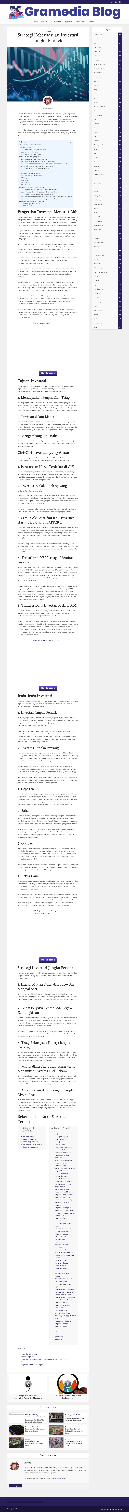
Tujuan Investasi (26, 147)
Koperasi (58, 1271)
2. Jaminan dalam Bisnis (31, 152)
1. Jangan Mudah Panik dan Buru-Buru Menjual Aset (40, 190)
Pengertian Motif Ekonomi (64, 1192)
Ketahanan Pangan (61, 1268)
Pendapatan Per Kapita (63, 1321)
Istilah (73, 1414)
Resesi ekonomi (26, 1362)
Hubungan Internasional (52, 1499)
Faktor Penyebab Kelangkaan (65, 1168)
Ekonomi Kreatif (60, 1166)
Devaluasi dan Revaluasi (63, 1160)
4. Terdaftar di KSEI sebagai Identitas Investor (38, 166)
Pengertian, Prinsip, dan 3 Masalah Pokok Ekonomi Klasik (73, 1443)
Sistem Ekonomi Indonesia (64, 1289)
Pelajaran (57, 22)
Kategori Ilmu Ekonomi (33, 204)
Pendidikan (80, 22)
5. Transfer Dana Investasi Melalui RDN (36, 168)
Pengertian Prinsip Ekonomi (65, 1195)
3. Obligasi (26, 182)
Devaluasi (58, 1158)
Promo (91, 22)
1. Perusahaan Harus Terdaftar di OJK (35, 159)
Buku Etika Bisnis (29, 1139)
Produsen (58, 1329)
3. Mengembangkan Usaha (32, 154)
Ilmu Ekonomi (60, 1247)
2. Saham (26, 180)
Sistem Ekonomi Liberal (63, 1295)
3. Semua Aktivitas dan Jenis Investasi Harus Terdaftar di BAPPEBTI (46, 164)
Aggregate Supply (61, 1137)
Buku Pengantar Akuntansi (32, 1144)
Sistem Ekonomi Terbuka (64, 1300)
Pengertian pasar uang (29, 1354)
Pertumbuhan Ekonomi (63, 1229)
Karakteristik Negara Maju (64, 1255)
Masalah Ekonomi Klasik (63, 1184)
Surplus (57, 1334)
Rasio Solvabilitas (61, 1310)
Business (28, 1414)
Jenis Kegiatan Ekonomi (63, 1313)
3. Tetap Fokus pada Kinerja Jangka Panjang (38, 194)
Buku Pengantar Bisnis (31, 1142)
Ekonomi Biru (60, 1216)
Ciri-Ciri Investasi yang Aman (30, 157)
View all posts (15, 1486)
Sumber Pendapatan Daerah (65, 1213)
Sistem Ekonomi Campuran (65, 1297)
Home (36, 22)
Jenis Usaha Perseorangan (64, 1179)
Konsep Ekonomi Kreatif (63, 1181)
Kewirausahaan (29, 1416)
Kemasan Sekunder (62, 1263)
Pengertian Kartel (61, 1326)
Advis (57, 1134)
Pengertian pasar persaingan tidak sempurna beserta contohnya (44, 1359)
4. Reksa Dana (28, 185)
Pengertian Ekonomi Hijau (64, 1200)
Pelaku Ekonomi (60, 1237)
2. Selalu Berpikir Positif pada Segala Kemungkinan (40, 192)
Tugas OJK (58, 1339)
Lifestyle (78, 1414)
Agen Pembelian (60, 1139)
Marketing (38, 1416)
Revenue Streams (61, 1281)
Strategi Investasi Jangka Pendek (32, 187)
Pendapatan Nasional (62, 1189)
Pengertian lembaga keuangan (32, 1365)
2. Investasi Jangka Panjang (32, 175)
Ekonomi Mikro (60, 1218)
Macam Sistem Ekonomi (63, 1279)
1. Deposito (26, 178)
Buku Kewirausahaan (30, 1147)
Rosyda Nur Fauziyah (58, 1478)
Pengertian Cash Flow (62, 1197)
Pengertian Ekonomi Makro (64, 1210)
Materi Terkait (31, 206)
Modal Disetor (60, 1187)
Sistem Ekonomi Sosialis (64, 1292)
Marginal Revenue (61, 1244)
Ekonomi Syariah (61, 1163)
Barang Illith (59, 1142)
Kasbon (57, 1258)
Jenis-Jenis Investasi (27, 171)
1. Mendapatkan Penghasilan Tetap (34, 150)
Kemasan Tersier (60, 1266)
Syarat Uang (59, 1337)
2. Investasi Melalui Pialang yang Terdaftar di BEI (39, 161)
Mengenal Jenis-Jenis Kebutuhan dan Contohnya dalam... (34, 1443)
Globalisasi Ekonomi (62, 1231)
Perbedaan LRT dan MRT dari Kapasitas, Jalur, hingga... (74, 1419)
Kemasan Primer (61, 1260)
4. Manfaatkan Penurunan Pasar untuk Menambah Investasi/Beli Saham (47, 197)
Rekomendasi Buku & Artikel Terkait (33, 201)
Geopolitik (58, 1171)
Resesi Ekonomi (60, 1221)
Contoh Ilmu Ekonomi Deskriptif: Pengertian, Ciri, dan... (74, 1431)
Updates (68, 22)
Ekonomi (48, 32)
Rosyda (51, 108)
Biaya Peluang (60, 1144)
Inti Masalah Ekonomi (62, 1176)
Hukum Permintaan (62, 1173)
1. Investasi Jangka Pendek (32, 173)
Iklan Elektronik (60, 1250)
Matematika (35, 1427)
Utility (57, 1342)
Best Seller (45, 22)
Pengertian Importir (62, 1324)
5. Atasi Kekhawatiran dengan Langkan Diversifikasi (40, 199)
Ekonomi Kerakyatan (62, 1234)
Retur (57, 1331)
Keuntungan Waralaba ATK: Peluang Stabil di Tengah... (34, 1421)
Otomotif (68, 1416)
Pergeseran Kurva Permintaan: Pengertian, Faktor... (35, 1430)
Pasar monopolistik (28, 1357)
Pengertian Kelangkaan (63, 1208)
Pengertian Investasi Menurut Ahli (32, 145)
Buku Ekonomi (28, 1136)
